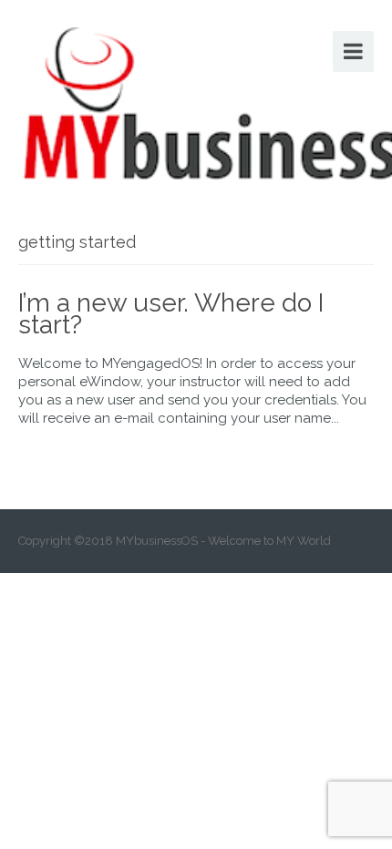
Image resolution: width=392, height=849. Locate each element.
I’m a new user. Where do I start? (171, 314)
